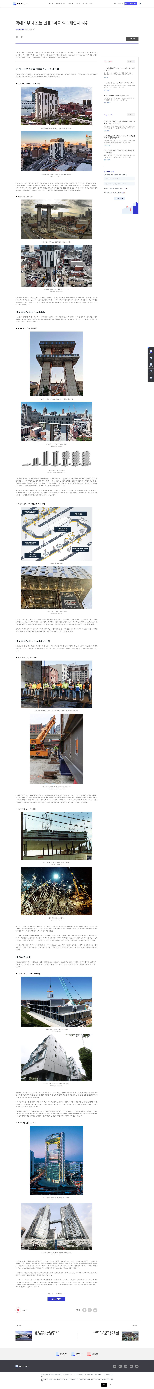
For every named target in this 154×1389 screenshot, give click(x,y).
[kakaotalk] (84, 1310)
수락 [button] (104, 1385)
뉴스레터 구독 (132, 3)
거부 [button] (110, 1385)
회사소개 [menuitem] (84, 3)
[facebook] (90, 1310)
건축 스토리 (20, 29)
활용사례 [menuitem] (70, 3)
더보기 (130, 61)
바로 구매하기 (118, 3)
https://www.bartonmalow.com (57, 291)
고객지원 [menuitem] (77, 3)
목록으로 (132, 38)
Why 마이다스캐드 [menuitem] (61, 3)
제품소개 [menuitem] (51, 3)
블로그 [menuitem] (91, 3)
